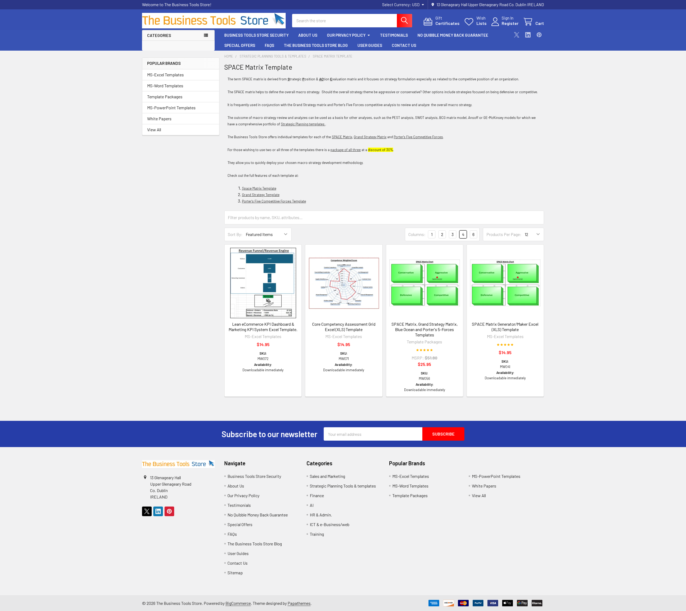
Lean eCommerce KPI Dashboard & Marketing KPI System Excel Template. (263, 326)
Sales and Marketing (327, 476)
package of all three (345, 150)
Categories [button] (159, 35)
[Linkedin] (528, 35)
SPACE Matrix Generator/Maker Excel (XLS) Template (505, 326)
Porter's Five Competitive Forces (418, 137)
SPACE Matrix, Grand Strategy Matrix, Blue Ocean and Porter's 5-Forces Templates (425, 329)
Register (510, 23)
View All (154, 129)
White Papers (159, 118)
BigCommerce (238, 603)
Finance (317, 495)
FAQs (269, 45)
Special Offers (239, 45)
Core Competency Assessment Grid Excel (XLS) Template (343, 326)
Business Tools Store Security (256, 35)
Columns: (417, 234)
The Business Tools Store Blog (316, 45)
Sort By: (235, 234)
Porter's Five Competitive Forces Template (274, 201)
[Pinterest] (539, 35)
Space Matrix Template (259, 188)
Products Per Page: (503, 234)
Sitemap (235, 572)
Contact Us (404, 45)
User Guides (369, 45)
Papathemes (299, 603)
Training (317, 534)
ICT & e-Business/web (329, 524)
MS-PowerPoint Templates (171, 107)
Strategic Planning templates (303, 124)
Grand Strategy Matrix (370, 137)
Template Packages (164, 96)
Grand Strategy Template (260, 195)
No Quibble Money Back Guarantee (452, 35)
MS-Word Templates (165, 85)
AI (312, 505)
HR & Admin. (321, 514)
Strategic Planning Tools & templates (343, 485)
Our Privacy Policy (346, 35)
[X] (516, 35)
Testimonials (394, 35)
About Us (307, 35)
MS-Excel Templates (165, 74)
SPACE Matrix (342, 137)
